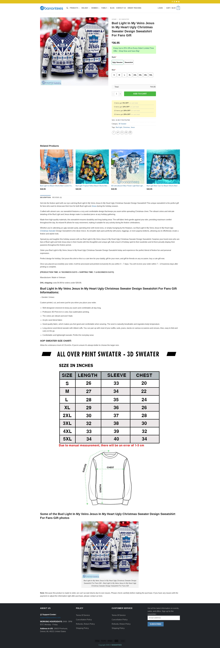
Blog (112, 8)
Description (45, 197)
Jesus (133, 127)
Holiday (84, 8)
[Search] (67, 8)
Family (104, 8)
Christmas (126, 127)
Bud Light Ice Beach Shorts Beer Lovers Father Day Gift (56, 186)
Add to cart (140, 94)
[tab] (45, 197)
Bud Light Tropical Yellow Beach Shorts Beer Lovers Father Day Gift (92, 186)
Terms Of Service (83, 615)
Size (114, 70)
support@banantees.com (50, 618)
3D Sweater (124, 19)
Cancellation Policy (84, 620)
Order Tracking (134, 8)
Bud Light (119, 127)
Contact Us (121, 8)
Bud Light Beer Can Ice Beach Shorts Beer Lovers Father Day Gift (163, 186)
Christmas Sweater (48, 231)
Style (114, 57)
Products (74, 8)
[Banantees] (51, 8)
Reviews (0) (57, 197)
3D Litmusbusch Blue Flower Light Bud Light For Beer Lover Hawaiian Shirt (127, 186)
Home (114, 19)
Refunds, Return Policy (85, 624)
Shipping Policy (82, 628)
